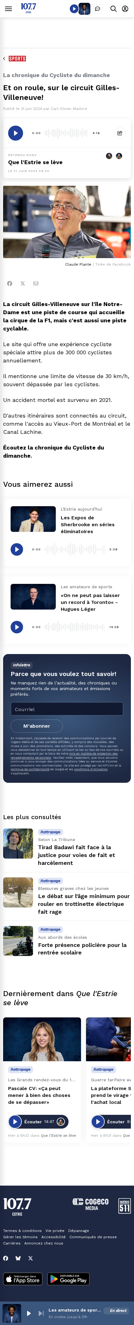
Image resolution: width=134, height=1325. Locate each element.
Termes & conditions (22, 1231)
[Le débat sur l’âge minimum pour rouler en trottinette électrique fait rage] (18, 892)
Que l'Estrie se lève (35, 162)
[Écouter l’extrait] (15, 133)
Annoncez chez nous (43, 1243)
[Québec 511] (124, 1212)
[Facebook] (9, 283)
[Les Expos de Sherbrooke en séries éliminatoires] (33, 519)
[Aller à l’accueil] (28, 11)
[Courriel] (35, 283)
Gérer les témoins (20, 1237)
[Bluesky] (18, 1258)
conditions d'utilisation (91, 769)
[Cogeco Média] (90, 1208)
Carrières (12, 1243)
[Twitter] (22, 283)
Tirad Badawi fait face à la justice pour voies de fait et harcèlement (76, 855)
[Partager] (120, 133)
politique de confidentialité (30, 769)
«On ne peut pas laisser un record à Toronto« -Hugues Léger (90, 602)
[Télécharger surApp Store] (22, 1279)
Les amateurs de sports (75, 1309)
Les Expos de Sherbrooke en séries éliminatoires (88, 524)
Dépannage (78, 1231)
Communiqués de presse (93, 1237)
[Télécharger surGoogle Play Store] (68, 1279)
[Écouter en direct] (74, 9)
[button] (28, 1313)
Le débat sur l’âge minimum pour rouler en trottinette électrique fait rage (84, 904)
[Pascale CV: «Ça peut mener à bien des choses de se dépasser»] (42, 1039)
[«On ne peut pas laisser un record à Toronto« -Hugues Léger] (33, 596)
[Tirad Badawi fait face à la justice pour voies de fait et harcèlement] (18, 844)
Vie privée (55, 1231)
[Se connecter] (125, 8)
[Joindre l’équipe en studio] (97, 8)
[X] (30, 1258)
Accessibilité (53, 1237)
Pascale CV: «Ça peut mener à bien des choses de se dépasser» (39, 1095)
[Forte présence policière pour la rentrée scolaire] (18, 941)
